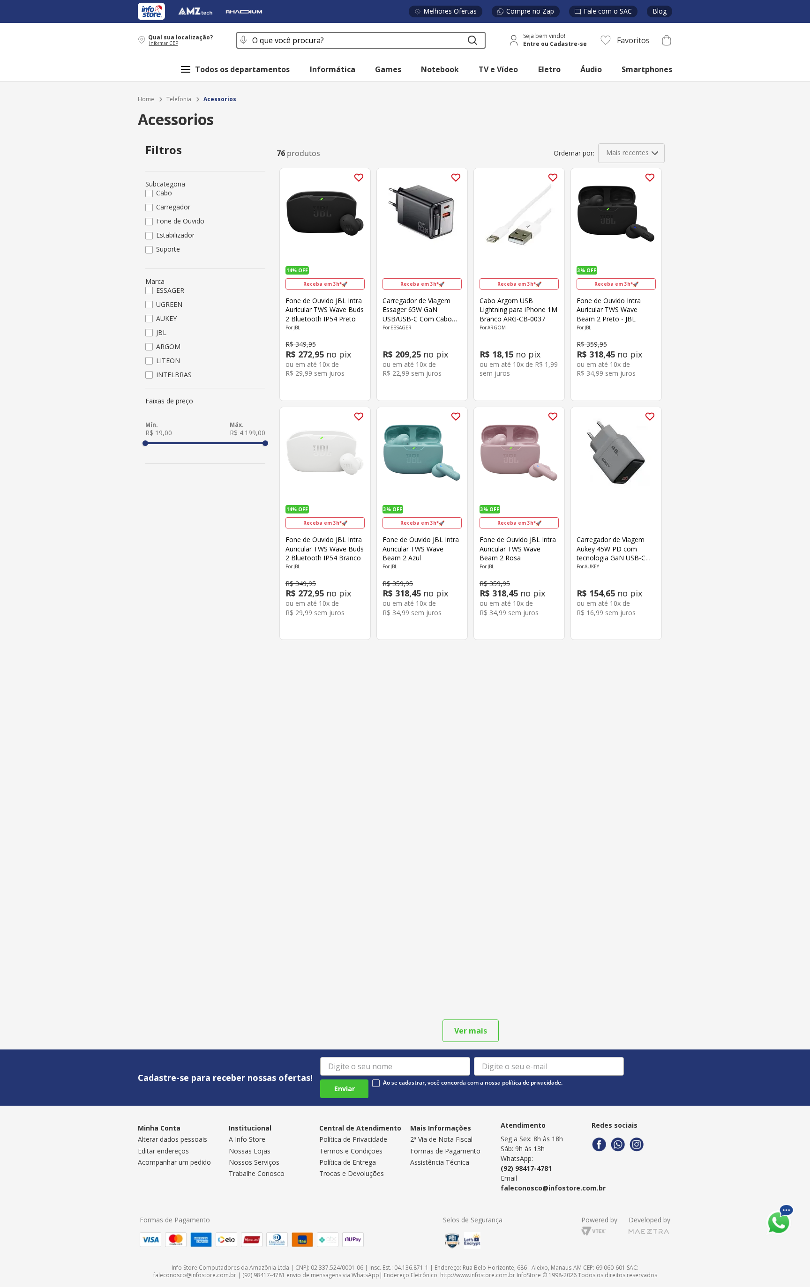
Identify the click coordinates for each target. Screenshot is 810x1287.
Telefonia (178, 99)
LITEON (168, 360)
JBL (161, 332)
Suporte (168, 249)
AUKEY (166, 318)
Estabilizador (175, 235)
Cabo (164, 192)
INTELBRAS (174, 374)
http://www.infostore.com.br (477, 1275)
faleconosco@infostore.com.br (553, 1187)
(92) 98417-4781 (526, 1168)
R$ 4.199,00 (247, 432)
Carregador (173, 206)
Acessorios (219, 99)
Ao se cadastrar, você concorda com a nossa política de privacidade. (472, 1082)
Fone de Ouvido (180, 220)
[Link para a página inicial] (146, 100)
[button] (181, 40)
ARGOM (168, 346)
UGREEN (169, 304)
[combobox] (361, 40)
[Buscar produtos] (472, 40)
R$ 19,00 (158, 432)
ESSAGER (170, 290)
